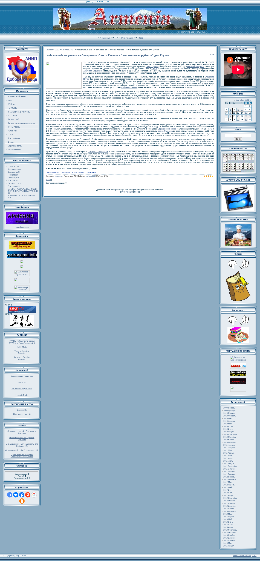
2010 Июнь (228, 426)
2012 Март (228, 482)
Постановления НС (22, 414)
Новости (11, 166)
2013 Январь (229, 509)
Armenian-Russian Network (22, 358)
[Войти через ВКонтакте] (15, 494)
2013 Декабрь (229, 538)
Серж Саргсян (152, 66)
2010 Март (228, 418)
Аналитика (12, 169)
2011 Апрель (229, 453)
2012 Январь (229, 477)
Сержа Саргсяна (165, 131)
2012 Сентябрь (230, 498)
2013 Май (227, 519)
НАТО (209, 129)
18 (230, 116)
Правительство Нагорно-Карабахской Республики (22, 455)
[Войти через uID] (9, 494)
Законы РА (22, 410)
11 (230, 113)
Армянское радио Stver (21, 389)
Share (48, 180)
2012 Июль (228, 493)
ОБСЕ (154, 69)
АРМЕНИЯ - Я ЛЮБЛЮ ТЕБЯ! (21, 196)
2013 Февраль (229, 511)
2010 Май (227, 424)
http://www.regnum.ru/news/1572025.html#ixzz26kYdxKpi (71, 172)
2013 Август (228, 527)
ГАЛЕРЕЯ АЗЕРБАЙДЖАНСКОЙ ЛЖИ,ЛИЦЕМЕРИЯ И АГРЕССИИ (23, 190)
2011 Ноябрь (229, 471)
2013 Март (228, 514)
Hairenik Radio (22, 395)
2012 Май (227, 487)
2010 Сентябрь (230, 434)
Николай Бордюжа (195, 66)
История (11, 180)
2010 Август (228, 432)
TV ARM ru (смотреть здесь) (22, 341)
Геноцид (11, 175)
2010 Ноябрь (229, 440)
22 (246, 116)
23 (250, 116)
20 (238, 116)
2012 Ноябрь (229, 503)
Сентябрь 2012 (242, 100)
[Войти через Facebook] (21, 494)
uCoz (254, 555)
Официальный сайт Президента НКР (21, 450)
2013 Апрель (229, 517)
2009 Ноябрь (229, 408)
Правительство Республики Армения (21, 438)
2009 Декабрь (229, 410)
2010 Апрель (229, 421)
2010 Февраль (229, 416)
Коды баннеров (22, 227)
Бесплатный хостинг (242, 555)
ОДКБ (211, 62)
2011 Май (227, 455)
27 (238, 120)
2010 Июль (228, 429)
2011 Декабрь (229, 474)
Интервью (12, 186)
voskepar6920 (90, 176)
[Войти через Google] (34, 495)
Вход (140, 38)
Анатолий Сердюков (92, 71)
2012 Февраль (229, 479)
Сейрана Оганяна (129, 87)
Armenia (21, 382)
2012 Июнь (228, 490)
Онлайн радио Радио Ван (22, 376)
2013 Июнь (228, 522)
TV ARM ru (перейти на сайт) (22, 343)
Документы (13, 172)
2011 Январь (229, 445)
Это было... (13, 183)
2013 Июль (228, 524)
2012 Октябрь (229, 501)
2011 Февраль (229, 448)
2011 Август (228, 463)
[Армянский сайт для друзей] (238, 368)
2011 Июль (228, 461)
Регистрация (127, 38)
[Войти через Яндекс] (27, 494)
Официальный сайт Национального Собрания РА (22, 445)
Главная (106, 38)
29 (246, 120)
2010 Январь (229, 413)
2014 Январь (229, 540)
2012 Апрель (229, 485)
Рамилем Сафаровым (98, 152)
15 (246, 113)
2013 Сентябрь (230, 530)
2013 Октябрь (229, 532)
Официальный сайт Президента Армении (21, 432)
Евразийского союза (167, 129)
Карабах (11, 178)
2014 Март (228, 543)
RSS (203, 32)
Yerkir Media (22, 347)
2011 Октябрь (229, 469)
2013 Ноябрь (229, 535)
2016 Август (228, 546)
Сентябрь (65, 50)
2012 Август (228, 495)
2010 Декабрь (229, 442)
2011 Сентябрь (230, 466)
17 (73, 50)
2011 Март (228, 450)
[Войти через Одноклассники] (22, 501)
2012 (57, 50)
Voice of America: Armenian (22, 352)
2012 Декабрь (229, 506)
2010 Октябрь (229, 437)
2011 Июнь (228, 458)
